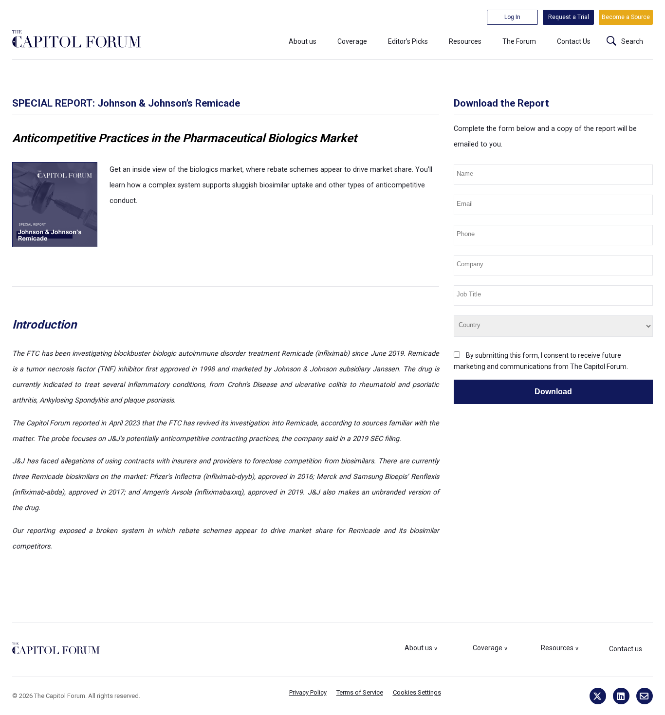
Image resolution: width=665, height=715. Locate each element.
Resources (465, 41)
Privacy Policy (308, 692)
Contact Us (574, 41)
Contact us (625, 649)
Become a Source (626, 17)
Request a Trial (568, 17)
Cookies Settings (417, 692)
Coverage (352, 41)
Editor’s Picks (408, 41)
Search (632, 41)
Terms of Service (359, 692)
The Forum (519, 41)
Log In (512, 17)
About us (302, 41)
